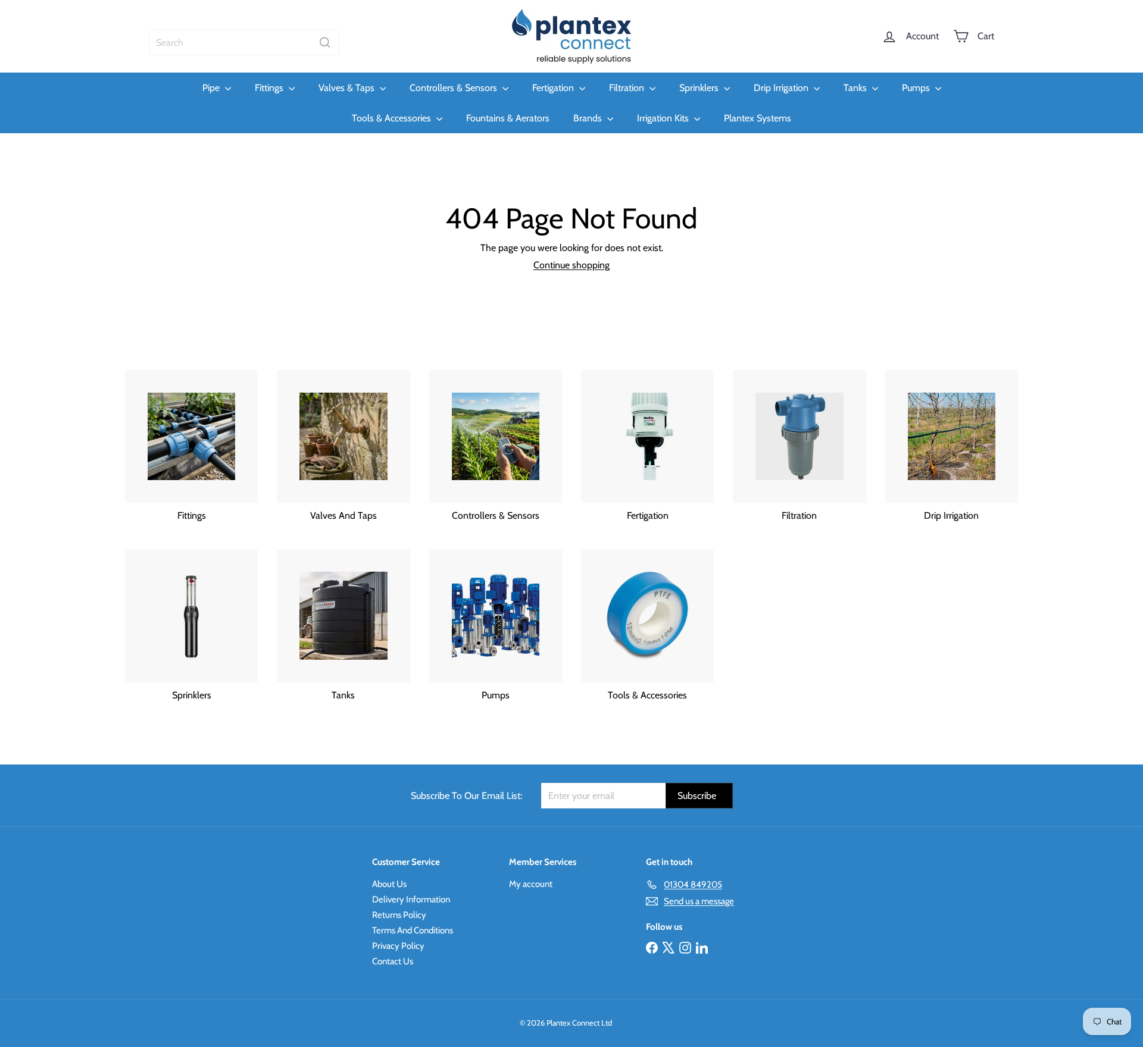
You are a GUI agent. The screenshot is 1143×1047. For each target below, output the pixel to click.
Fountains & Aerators (507, 118)
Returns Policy (399, 915)
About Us (389, 884)
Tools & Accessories (392, 118)
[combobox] (244, 42)
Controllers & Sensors (454, 87)
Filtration (628, 87)
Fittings (270, 87)
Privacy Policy (398, 946)
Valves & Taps (347, 87)
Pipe (212, 87)
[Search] (325, 42)
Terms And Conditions (412, 930)
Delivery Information (411, 899)
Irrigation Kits (664, 118)
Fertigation (554, 87)
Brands (588, 118)
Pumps (917, 87)
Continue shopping (571, 265)
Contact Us (392, 961)
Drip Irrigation (782, 87)
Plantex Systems (757, 118)
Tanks (856, 87)
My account (530, 884)
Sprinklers (700, 87)
